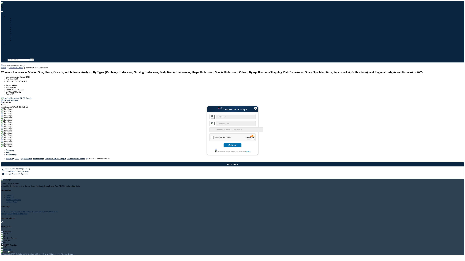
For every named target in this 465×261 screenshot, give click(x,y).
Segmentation (26, 159)
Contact (11, 55)
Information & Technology (23, 18)
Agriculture (17, 34)
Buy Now (14, 100)
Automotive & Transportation (25, 25)
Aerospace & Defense (21, 31)
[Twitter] (2, 222)
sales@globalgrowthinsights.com (16, 174)
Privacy (248, 151)
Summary (10, 150)
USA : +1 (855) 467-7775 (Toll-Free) (15, 9)
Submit (232, 145)
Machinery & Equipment (23, 23)
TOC (8, 152)
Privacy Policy (12, 202)
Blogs (10, 45)
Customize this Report (76, 159)
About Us (10, 197)
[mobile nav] (2, 11)
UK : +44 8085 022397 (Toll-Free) (44, 9)
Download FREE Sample (55, 159)
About (10, 50)
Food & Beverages (20, 27)
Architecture (18, 38)
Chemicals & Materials (22, 36)
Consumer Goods (20, 40)
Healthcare (17, 21)
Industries (12, 16)
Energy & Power (19, 29)
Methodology (11, 154)
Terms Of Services (13, 200)
